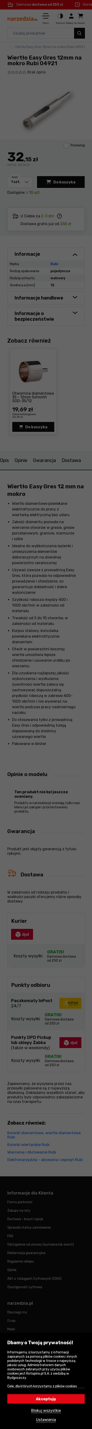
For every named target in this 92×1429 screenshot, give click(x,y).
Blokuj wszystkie (46, 1410)
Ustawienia (46, 1419)
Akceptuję (46, 1399)
